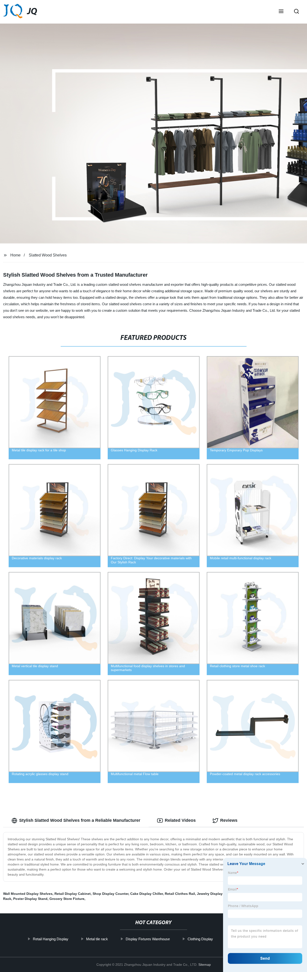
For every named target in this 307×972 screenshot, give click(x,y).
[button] (281, 11)
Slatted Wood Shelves (48, 255)
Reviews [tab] (228, 820)
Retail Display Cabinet (72, 894)
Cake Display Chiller (146, 894)
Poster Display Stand (30, 899)
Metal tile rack (97, 939)
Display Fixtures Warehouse (148, 939)
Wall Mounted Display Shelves (28, 894)
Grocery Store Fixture (66, 899)
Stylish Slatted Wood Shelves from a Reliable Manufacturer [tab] (79, 820)
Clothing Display (200, 939)
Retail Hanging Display (50, 939)
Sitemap (204, 964)
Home (15, 255)
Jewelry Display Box (213, 894)
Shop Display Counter (110, 894)
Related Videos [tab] (180, 820)
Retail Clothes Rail (180, 894)
